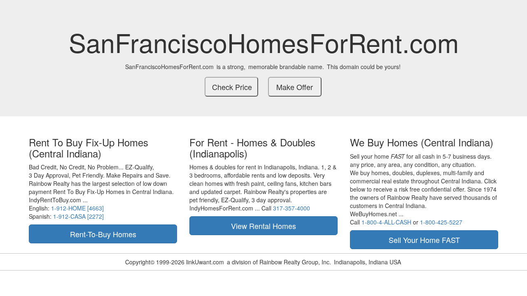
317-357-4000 (291, 208)
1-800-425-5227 (441, 222)
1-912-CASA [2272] (78, 216)
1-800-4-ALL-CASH (386, 222)
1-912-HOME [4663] (77, 208)
